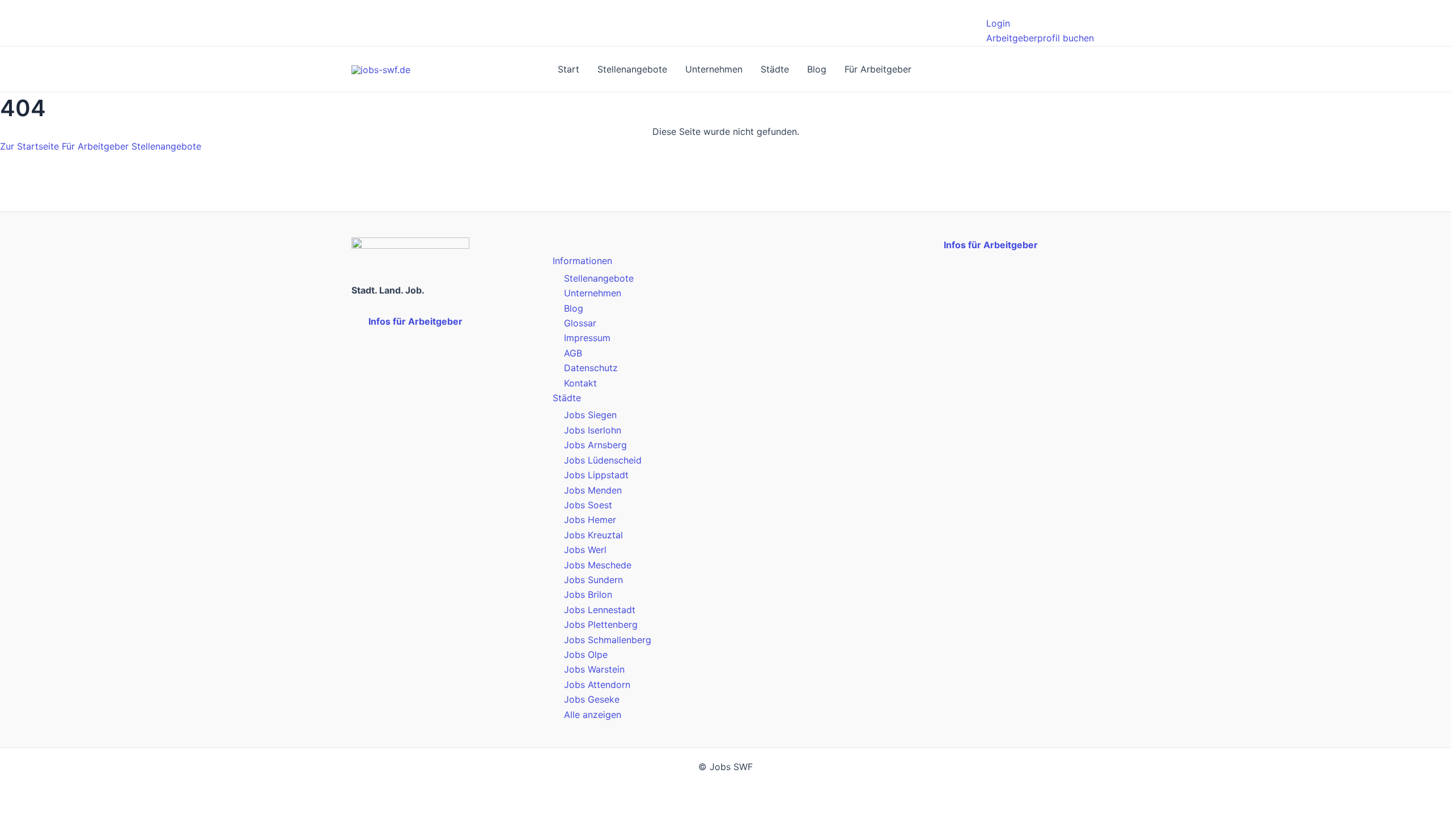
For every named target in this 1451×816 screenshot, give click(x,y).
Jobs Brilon (588, 594)
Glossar (580, 323)
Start (568, 69)
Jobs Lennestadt (599, 609)
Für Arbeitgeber (878, 69)
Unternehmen (714, 69)
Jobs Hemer (590, 519)
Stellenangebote (632, 69)
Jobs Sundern (593, 579)
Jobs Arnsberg (595, 444)
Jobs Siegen (590, 414)
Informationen (582, 260)
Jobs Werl (585, 549)
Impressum (587, 337)
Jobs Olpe (586, 654)
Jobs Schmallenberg (607, 639)
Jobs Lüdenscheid (603, 460)
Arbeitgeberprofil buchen (1040, 38)
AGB (573, 353)
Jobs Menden (593, 490)
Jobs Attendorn (597, 684)
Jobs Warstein (594, 669)
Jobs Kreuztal (593, 535)
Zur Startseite (29, 146)
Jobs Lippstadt (596, 475)
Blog (816, 69)
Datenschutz (591, 367)
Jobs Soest (588, 505)
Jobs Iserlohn (592, 430)
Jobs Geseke (592, 699)
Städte (775, 69)
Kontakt (580, 383)
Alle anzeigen (592, 714)
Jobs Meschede (597, 565)
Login (998, 23)
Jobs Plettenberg (601, 624)
